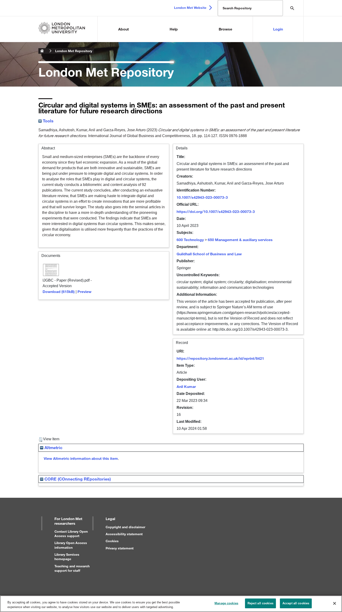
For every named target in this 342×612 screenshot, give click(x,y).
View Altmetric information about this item (81, 458)
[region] (171, 603)
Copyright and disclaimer (125, 527)
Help (174, 29)
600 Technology (190, 239)
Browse (225, 29)
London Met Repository (73, 51)
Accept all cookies (295, 603)
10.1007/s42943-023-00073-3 (202, 197)
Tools (48, 120)
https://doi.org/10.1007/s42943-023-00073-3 (216, 211)
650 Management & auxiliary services (240, 239)
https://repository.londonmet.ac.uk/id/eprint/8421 (220, 358)
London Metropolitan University (42, 51)
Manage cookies (226, 603)
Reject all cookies (260, 603)
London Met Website (190, 8)
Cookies (112, 541)
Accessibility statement (124, 534)
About (123, 29)
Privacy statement (120, 548)
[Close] (334, 603)
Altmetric (52, 447)
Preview (84, 291)
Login (278, 29)
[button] (40, 439)
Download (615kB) (59, 291)
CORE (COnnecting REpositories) (77, 478)
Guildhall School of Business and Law (209, 254)
